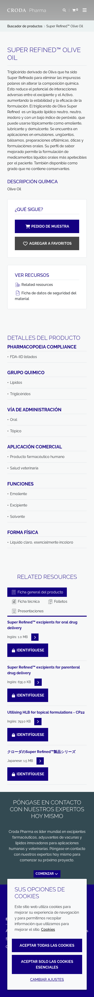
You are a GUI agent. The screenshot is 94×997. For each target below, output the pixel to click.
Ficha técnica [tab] (28, 601)
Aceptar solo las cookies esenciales (47, 964)
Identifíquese (30, 650)
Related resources (37, 284)
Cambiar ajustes (47, 979)
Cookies (48, 929)
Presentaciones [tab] (30, 611)
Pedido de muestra (50, 226)
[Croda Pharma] (27, 10)
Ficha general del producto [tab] (40, 592)
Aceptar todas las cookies (47, 945)
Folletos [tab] (60, 601)
